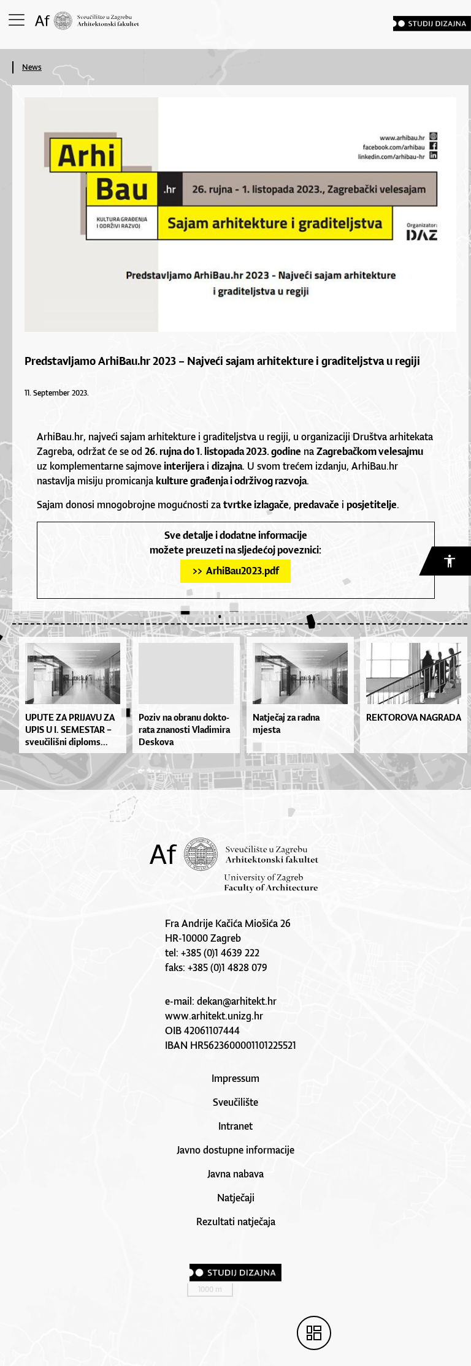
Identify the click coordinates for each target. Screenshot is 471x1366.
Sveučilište (235, 1102)
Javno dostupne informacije (235, 1150)
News (32, 67)
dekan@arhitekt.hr (237, 1001)
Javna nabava (235, 1173)
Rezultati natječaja (235, 1221)
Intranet (235, 1126)
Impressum (235, 1078)
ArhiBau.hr (60, 436)
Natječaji (236, 1197)
